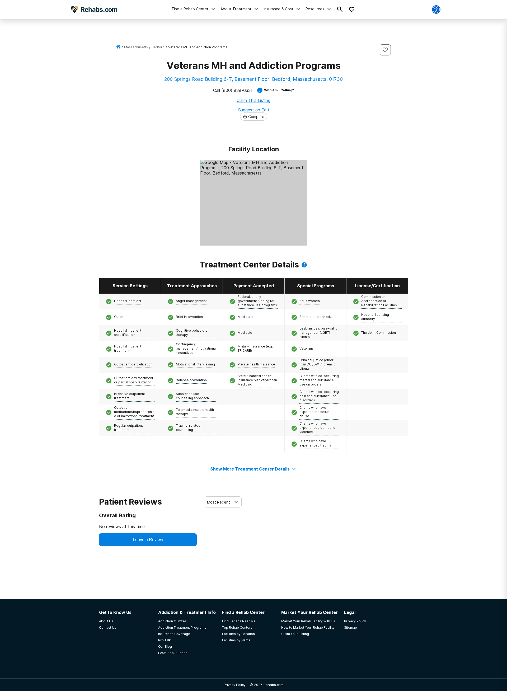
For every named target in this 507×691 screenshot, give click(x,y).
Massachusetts (136, 47)
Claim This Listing (253, 100)
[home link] (118, 47)
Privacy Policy (235, 685)
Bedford (158, 47)
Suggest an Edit (253, 109)
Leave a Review (148, 539)
